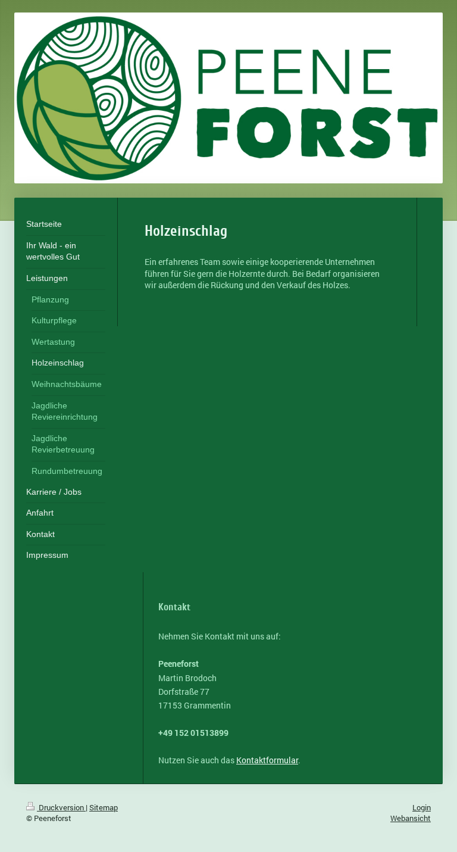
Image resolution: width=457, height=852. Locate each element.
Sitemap (103, 807)
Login (421, 807)
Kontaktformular (267, 760)
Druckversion (61, 807)
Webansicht (410, 818)
